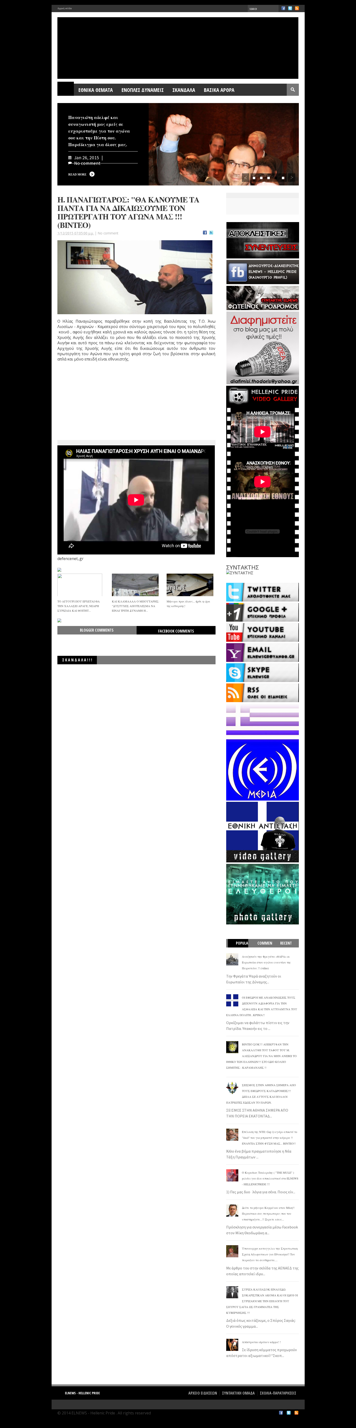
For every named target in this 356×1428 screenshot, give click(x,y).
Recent (286, 943)
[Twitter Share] (211, 233)
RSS (297, 8)
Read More (77, 174)
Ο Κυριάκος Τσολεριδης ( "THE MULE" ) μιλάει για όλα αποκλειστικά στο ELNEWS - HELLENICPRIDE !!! (270, 1178)
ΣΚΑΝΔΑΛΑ (183, 89)
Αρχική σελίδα (64, 8)
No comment (108, 233)
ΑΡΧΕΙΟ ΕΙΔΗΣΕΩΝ (202, 1393)
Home (66, 90)
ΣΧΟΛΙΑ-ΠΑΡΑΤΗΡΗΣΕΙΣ (278, 1393)
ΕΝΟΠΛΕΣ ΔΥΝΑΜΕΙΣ (143, 89)
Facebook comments (176, 631)
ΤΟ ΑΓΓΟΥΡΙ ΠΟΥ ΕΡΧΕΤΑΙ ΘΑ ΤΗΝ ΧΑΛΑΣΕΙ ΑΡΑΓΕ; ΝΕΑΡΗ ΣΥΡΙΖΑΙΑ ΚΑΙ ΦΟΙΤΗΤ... (78, 605)
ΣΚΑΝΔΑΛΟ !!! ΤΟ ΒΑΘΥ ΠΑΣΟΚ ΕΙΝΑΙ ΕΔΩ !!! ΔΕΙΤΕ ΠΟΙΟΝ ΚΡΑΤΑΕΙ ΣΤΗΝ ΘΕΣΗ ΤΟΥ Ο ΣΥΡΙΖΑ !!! (151, 669)
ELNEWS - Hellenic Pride (82, 1393)
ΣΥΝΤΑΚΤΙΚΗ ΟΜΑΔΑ (238, 1393)
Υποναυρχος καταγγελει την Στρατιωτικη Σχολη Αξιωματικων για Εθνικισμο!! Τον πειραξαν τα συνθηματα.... (270, 1254)
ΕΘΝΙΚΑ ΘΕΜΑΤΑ (95, 89)
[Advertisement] (94, 406)
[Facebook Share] (205, 233)
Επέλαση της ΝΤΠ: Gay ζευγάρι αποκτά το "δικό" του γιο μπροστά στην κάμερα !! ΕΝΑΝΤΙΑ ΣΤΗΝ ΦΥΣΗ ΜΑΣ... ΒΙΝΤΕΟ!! (269, 1137)
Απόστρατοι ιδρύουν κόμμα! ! (261, 1342)
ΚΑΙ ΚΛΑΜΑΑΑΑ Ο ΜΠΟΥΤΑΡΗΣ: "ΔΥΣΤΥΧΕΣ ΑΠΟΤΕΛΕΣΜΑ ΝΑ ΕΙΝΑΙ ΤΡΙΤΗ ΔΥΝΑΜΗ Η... (135, 605)
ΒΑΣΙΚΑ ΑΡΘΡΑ (219, 89)
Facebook (283, 8)
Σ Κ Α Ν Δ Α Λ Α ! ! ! (77, 660)
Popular (240, 947)
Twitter (290, 8)
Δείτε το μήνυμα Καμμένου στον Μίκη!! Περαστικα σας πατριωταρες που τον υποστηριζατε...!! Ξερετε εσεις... (268, 1213)
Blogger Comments (97, 630)
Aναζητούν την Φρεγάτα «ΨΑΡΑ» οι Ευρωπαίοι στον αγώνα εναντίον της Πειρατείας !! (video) (266, 962)
